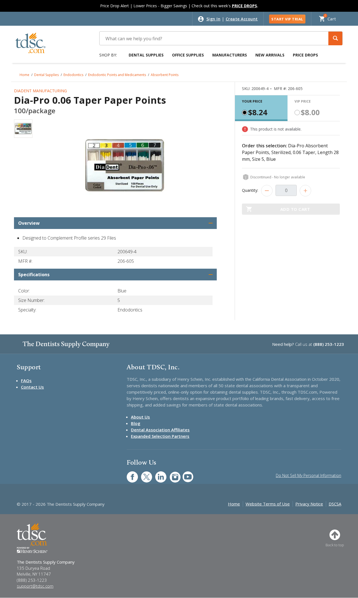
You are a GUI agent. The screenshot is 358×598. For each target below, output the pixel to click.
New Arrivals (269, 55)
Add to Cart (295, 209)
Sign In (213, 19)
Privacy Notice (309, 504)
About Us (140, 417)
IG (171, 474)
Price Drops (305, 55)
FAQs (26, 380)
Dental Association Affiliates (160, 429)
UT (185, 474)
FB (129, 474)
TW (143, 474)
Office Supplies (188, 55)
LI (156, 474)
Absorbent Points (164, 74)
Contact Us (32, 387)
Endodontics (73, 74)
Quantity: (250, 190)
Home (24, 74)
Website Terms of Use (268, 504)
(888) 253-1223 (328, 344)
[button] (335, 38)
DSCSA (335, 504)
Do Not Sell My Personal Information (308, 475)
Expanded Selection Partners (160, 436)
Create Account (242, 19)
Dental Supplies (146, 55)
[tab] (261, 108)
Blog (135, 423)
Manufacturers (229, 55)
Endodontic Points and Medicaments (117, 74)
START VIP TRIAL (287, 19)
